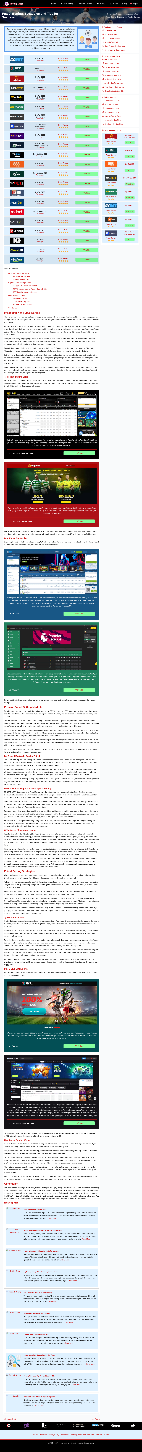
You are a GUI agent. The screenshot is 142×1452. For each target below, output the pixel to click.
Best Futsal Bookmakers (21, 279)
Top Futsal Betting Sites (21, 276)
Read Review (63, 58)
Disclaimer (43, 1435)
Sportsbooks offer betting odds (34, 1209)
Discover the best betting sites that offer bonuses (41, 1251)
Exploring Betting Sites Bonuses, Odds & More (40, 1272)
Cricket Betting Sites (111, 67)
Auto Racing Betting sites (113, 83)
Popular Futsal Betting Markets (19, 283)
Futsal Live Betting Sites (21, 301)
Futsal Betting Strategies (17, 295)
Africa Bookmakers (111, 34)
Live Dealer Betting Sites (113, 124)
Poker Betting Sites (111, 108)
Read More (52, 1218)
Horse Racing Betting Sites (114, 91)
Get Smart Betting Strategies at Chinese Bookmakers (42, 1230)
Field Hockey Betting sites (114, 87)
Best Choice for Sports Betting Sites (36, 1313)
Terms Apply (40, 60)
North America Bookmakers (114, 46)
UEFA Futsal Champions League (24, 292)
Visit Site (86, 59)
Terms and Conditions (86, 1435)
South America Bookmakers (114, 50)
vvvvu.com (63, 1443)
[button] (74, 4)
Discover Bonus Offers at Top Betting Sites (39, 1397)
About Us (35, 1435)
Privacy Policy (53, 1435)
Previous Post (9, 1419)
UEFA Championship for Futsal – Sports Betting (30, 289)
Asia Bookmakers (110, 30)
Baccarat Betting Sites (112, 120)
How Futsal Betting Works (22, 305)
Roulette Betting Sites (112, 116)
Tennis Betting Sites (111, 63)
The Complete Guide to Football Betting (37, 1293)
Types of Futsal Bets (19, 298)
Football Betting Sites (112, 71)
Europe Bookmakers (112, 38)
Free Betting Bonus (111, 100)
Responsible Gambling (68, 1435)
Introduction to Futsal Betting (18, 273)
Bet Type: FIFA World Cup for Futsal (25, 286)
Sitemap (107, 1435)
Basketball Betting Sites (113, 79)
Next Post (95, 1419)
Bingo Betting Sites (111, 112)
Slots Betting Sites (111, 104)
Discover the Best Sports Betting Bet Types (39, 1355)
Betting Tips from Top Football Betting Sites (39, 1376)
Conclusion (12, 308)
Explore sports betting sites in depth (36, 1334)
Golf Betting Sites (110, 59)
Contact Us (99, 1435)
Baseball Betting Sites (112, 75)
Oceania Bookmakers (112, 42)
